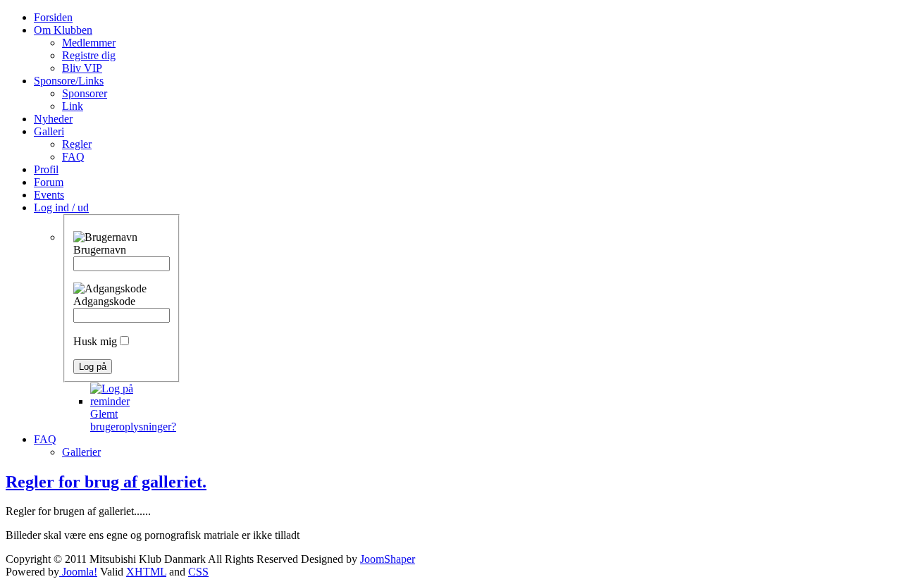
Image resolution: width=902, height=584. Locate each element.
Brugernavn (99, 250)
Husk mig (95, 341)
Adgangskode (104, 301)
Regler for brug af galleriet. (106, 482)
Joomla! (78, 572)
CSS (198, 572)
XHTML (146, 572)
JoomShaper (387, 559)
